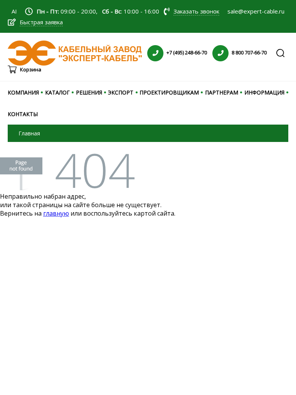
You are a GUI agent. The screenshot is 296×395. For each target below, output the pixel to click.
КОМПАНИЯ (23, 92)
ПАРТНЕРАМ (221, 92)
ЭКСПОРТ (120, 92)
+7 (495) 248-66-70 (186, 52)
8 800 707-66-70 (249, 52)
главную (56, 213)
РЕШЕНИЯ (89, 92)
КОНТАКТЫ (23, 114)
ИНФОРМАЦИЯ (264, 92)
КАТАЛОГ (57, 92)
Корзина (30, 69)
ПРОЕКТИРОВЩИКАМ (169, 92)
